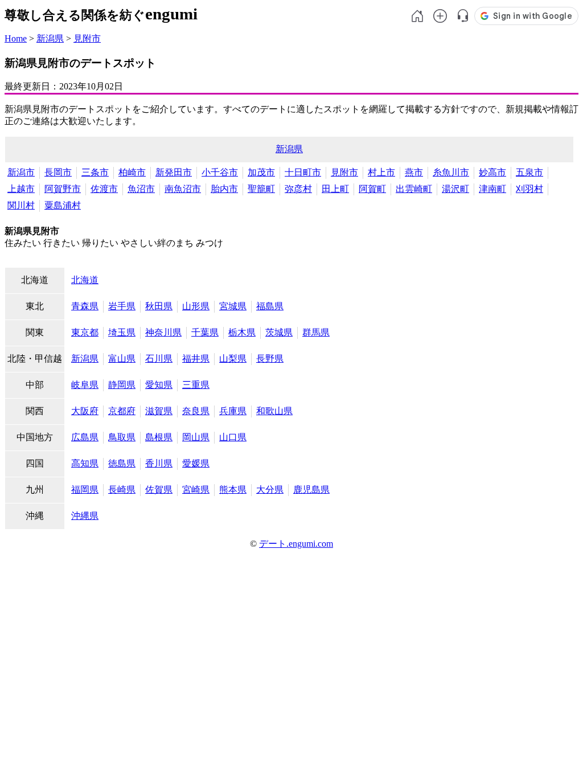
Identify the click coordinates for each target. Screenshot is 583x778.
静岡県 (122, 385)
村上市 (381, 172)
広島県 (84, 437)
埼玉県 (122, 332)
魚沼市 (141, 189)
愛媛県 (196, 463)
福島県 (270, 306)
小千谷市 (220, 172)
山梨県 (233, 358)
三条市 (95, 172)
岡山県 (196, 437)
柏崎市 (132, 172)
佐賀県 (159, 489)
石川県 (159, 358)
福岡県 (84, 489)
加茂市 (261, 172)
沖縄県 (84, 516)
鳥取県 (122, 437)
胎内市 (224, 189)
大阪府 (84, 411)
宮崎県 (196, 489)
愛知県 (159, 385)
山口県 (233, 437)
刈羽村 (529, 189)
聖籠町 (261, 189)
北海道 (84, 280)
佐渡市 (104, 189)
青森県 (84, 306)
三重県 (196, 385)
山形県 (196, 306)
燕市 (414, 172)
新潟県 (50, 38)
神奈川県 (163, 332)
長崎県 (122, 489)
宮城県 (233, 306)
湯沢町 (455, 189)
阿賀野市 (62, 189)
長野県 (270, 358)
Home (16, 38)
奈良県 (196, 411)
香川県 (159, 463)
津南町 (492, 189)
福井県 (196, 358)
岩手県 (122, 306)
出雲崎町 (414, 189)
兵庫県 (233, 411)
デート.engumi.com (296, 543)
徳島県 (122, 463)
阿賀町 (372, 189)
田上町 (335, 189)
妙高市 (492, 172)
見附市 (87, 38)
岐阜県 (84, 385)
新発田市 (173, 172)
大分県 (270, 489)
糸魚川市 (451, 172)
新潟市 (21, 172)
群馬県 (316, 332)
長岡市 (58, 172)
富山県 (122, 358)
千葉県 (205, 332)
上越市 (21, 189)
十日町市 (303, 172)
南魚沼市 (183, 189)
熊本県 (233, 489)
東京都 (84, 332)
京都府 (122, 411)
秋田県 (159, 306)
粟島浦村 (62, 205)
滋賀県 (159, 411)
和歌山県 (274, 411)
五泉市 (529, 172)
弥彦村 (298, 189)
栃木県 (242, 332)
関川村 (21, 205)
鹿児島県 (311, 489)
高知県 (84, 463)
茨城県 (279, 332)
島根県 (159, 437)
